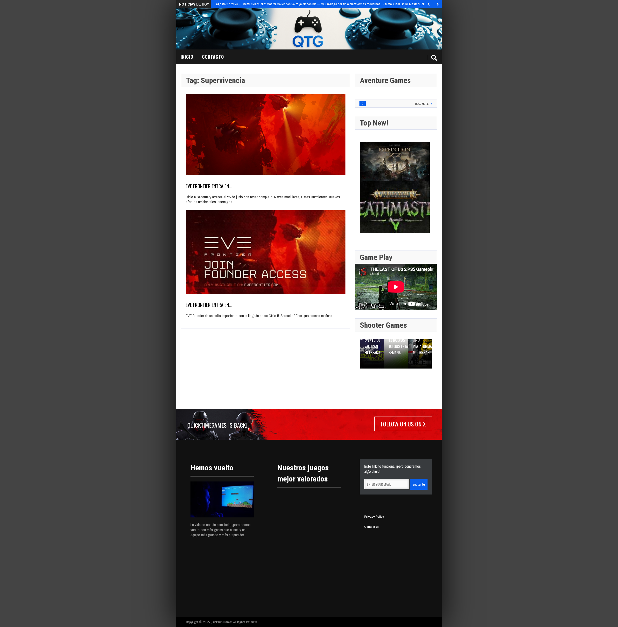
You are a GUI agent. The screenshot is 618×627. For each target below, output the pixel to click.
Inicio (187, 57)
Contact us (371, 527)
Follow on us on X (403, 423)
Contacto (213, 57)
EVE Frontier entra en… (209, 186)
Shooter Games (383, 325)
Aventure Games (385, 80)
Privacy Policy (374, 516)
